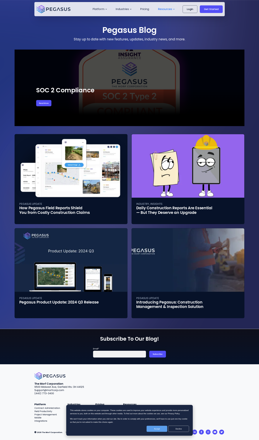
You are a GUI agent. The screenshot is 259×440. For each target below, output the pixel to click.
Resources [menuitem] (130, 404)
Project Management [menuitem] (45, 414)
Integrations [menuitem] (40, 420)
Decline (178, 429)
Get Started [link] (211, 9)
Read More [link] (44, 103)
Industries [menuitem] (74, 404)
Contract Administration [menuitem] (47, 408)
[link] (49, 375)
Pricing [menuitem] (99, 404)
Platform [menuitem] (40, 404)
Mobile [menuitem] (37, 417)
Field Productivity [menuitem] (43, 411)
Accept (157, 429)
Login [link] (190, 9)
